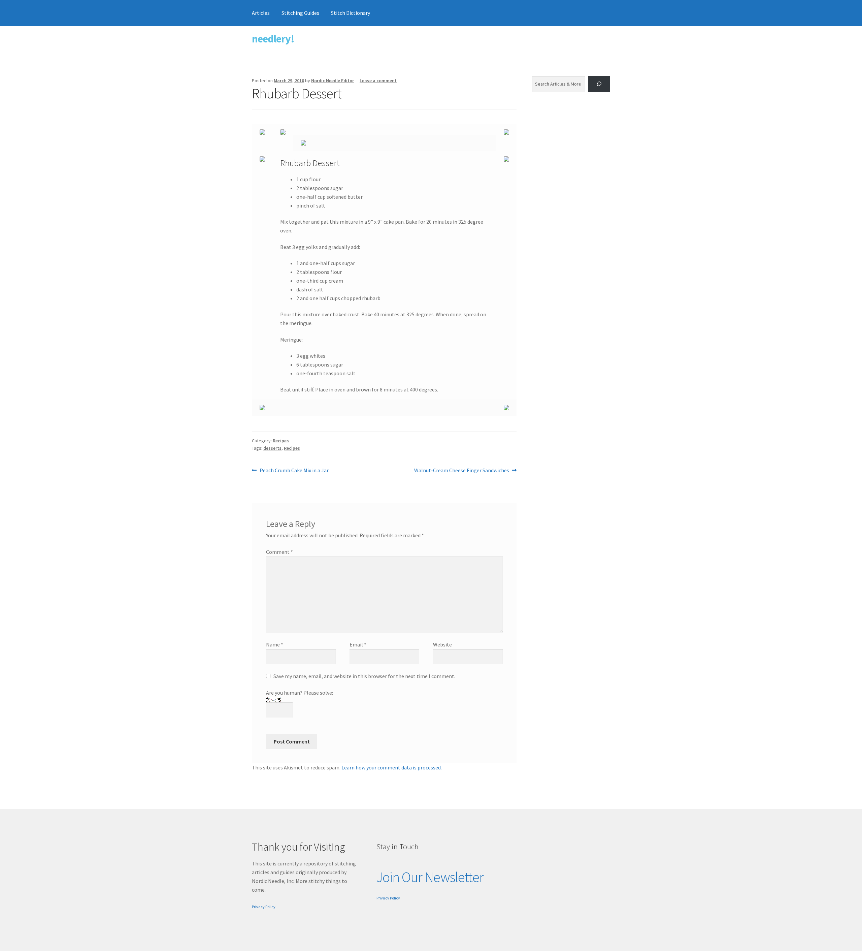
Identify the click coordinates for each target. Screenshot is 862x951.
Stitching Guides (300, 12)
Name (274, 644)
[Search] (599, 84)
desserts (272, 448)
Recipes (281, 441)
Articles (261, 12)
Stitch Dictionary (350, 12)
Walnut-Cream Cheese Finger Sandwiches (461, 471)
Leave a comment (378, 80)
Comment (279, 551)
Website (442, 644)
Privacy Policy (263, 906)
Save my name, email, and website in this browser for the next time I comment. (364, 676)
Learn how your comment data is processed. (391, 767)
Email (358, 644)
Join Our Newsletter (430, 877)
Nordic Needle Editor (332, 80)
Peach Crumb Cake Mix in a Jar (294, 471)
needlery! (273, 38)
